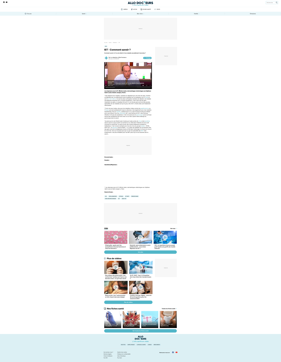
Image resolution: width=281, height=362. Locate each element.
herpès (107, 110)
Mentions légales (108, 354)
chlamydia (122, 113)
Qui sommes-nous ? (108, 352)
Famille (196, 13)
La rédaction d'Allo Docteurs (118, 57)
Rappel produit (131, 344)
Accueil (105, 42)
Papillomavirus (113, 196)
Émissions (253, 13)
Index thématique (121, 356)
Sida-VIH (124, 198)
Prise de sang (134, 196)
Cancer (149, 344)
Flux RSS (105, 357)
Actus (135, 9)
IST (119, 198)
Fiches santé (147, 9)
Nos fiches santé (115, 308)
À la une (29, 13)
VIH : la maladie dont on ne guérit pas (130, 325)
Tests (158, 9)
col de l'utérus (112, 99)
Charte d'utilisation (108, 356)
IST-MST (127, 196)
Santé (83, 13)
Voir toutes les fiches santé (141, 331)
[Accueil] (140, 339)
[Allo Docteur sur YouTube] (176, 352)
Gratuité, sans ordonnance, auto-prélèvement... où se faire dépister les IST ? (140, 246)
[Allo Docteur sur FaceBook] (4, 2)
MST (142, 130)
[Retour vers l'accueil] (140, 3)
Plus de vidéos (114, 258)
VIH (119, 42)
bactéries (147, 121)
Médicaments (157, 344)
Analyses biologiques (110, 198)
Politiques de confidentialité (123, 354)
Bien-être (140, 13)
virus (140, 121)
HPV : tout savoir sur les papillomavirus (111, 325)
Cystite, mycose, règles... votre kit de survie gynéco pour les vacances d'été (140, 297)
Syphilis (121, 196)
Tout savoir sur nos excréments (167, 325)
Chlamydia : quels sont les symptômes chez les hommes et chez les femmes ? (115, 246)
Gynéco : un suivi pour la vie (149, 325)
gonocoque (140, 115)
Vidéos (125, 9)
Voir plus (140, 252)
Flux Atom (119, 357)
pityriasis (114, 127)
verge (146, 97)
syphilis (118, 111)
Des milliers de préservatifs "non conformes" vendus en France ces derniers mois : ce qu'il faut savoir (116, 276)
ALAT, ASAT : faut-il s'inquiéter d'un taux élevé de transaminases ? (140, 276)
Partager (148, 58)
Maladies (115, 42)
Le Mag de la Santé (141, 344)
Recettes (123, 344)
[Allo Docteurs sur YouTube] (6, 2)
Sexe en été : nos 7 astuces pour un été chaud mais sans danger (115, 296)
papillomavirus (145, 108)
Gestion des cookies (122, 352)
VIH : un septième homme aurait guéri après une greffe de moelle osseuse (164, 246)
